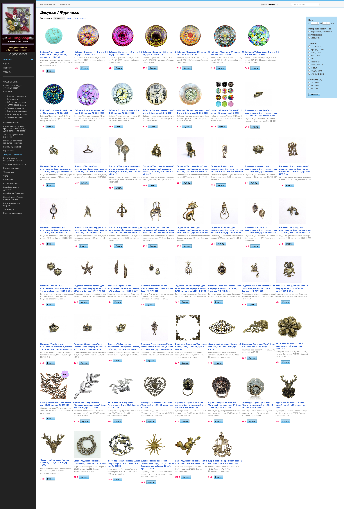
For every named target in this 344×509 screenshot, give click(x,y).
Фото (6, 63)
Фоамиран (8, 179)
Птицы (313, 58)
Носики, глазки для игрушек (11, 204)
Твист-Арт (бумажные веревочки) (13, 135)
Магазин (7, 59)
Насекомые (315, 61)
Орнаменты (315, 46)
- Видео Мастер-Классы (16, 114)
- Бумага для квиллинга (15, 96)
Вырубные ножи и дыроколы (11, 188)
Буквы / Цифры (317, 74)
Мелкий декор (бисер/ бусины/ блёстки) (13, 198)
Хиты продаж (80, 18)
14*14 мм (314, 82)
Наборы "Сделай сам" (12, 146)
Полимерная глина (11, 168)
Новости (7, 67)
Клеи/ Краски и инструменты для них (13, 159)
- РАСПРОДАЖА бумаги (15, 105)
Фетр (5, 176)
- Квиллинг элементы (14, 108)
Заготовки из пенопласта (14, 164)
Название (58, 18)
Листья (313, 67)
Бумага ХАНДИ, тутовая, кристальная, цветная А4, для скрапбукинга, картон (14, 128)
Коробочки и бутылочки (13, 193)
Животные (315, 55)
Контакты (65, 4)
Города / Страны (317, 49)
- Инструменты (12, 99)
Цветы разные (316, 64)
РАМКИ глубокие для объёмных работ (12, 86)
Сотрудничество (48, 4)
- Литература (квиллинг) (16, 111)
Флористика (8, 172)
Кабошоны (315, 37)
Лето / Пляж (315, 52)
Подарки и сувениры (12, 213)
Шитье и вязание (11, 183)
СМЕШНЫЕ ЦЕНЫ (10, 81)
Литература (8, 209)
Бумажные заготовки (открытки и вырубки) (12, 141)
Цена (69, 18)
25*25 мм (314, 85)
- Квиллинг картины (14, 117)
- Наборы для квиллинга (15, 102)
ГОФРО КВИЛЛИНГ (11, 122)
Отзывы (7, 71)
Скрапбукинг (8, 150)
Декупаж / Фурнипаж (12, 154)
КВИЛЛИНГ (7, 91)
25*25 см (314, 88)
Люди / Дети (316, 70)
